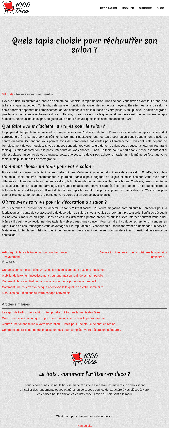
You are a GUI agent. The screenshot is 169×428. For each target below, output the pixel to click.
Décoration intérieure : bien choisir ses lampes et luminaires (132, 255)
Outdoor (145, 8)
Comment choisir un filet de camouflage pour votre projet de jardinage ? (49, 281)
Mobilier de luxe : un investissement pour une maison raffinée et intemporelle (52, 275)
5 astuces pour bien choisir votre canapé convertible (36, 293)
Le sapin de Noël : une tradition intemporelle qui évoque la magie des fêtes (51, 312)
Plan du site (84, 425)
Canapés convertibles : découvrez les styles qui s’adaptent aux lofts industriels (53, 269)
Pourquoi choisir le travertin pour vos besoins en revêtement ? (36, 255)
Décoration (108, 8)
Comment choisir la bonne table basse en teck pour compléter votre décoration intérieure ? (61, 329)
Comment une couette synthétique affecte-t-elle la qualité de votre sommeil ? (52, 287)
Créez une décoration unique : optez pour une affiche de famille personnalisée (53, 318)
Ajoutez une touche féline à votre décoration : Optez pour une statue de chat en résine (58, 324)
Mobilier (128, 8)
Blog (160, 8)
